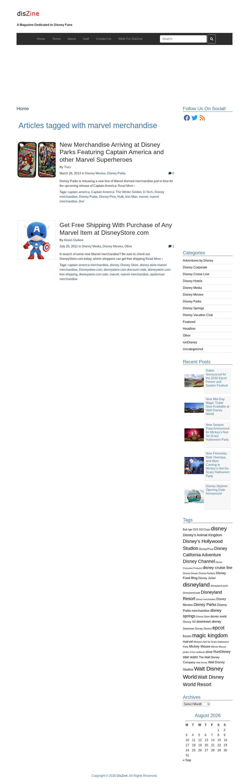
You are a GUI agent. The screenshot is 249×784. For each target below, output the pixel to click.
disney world (218, 616)
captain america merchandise (88, 265)
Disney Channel (199, 561)
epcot (218, 627)
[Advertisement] (124, 72)
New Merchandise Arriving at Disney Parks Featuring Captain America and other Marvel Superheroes (112, 152)
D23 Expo (204, 529)
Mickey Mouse (199, 646)
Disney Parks (192, 301)
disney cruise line (217, 567)
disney (219, 529)
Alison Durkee (73, 240)
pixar (209, 651)
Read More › (126, 185)
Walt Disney (201, 662)
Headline (189, 328)
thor (81, 201)
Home (23, 108)
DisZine (122, 775)
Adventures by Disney (198, 260)
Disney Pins (107, 196)
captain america (79, 192)
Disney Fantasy (207, 573)
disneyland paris (219, 585)
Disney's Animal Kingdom (202, 535)
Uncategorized (193, 349)
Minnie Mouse (218, 646)
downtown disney (208, 621)
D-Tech (148, 192)
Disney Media (192, 287)
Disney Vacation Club (198, 315)
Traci (67, 167)
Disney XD (189, 621)
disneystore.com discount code (125, 269)
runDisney (190, 342)
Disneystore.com (90, 269)
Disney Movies (193, 294)
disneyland (196, 584)
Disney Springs (193, 308)
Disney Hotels (192, 281)
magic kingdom (210, 635)
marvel (188, 641)
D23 (195, 529)
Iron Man (131, 196)
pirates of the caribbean (194, 652)
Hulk (120, 196)
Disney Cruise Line (196, 274)
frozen (187, 636)
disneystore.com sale (93, 274)
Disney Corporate (195, 267)
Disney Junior (207, 578)
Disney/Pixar (206, 549)
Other (186, 335)
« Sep (187, 760)
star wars (190, 657)
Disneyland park (191, 593)
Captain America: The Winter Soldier (116, 192)
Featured (189, 321)
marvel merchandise (135, 274)
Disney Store (203, 616)
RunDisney (222, 652)
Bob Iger (187, 529)
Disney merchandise (206, 599)
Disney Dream (190, 573)
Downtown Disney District (197, 628)
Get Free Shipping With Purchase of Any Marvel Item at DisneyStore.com (116, 228)
